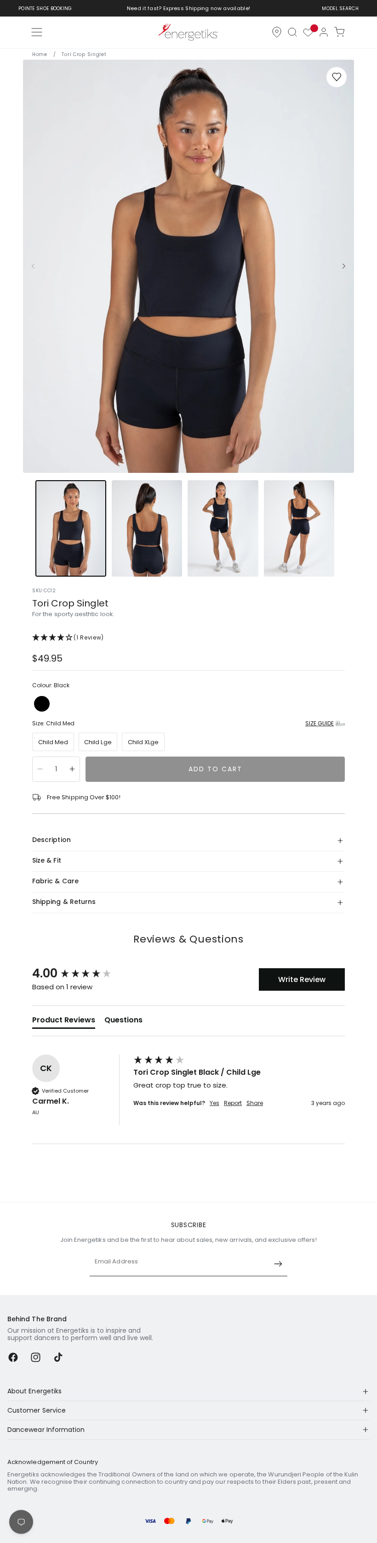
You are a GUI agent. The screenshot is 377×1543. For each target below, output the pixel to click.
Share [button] (254, 1103)
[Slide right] (344, 266)
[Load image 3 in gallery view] (223, 528)
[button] (292, 32)
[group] (80, 973)
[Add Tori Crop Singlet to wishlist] (336, 77)
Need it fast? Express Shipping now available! (189, 8)
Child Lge (98, 742)
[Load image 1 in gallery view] (70, 528)
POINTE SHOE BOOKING (45, 8)
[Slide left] (33, 266)
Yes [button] (214, 1103)
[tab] (63, 1022)
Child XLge (143, 742)
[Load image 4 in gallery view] (299, 528)
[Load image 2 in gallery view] (147, 528)
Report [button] (233, 1103)
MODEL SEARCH (340, 8)
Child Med (53, 742)
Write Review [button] (302, 979)
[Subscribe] (278, 1264)
